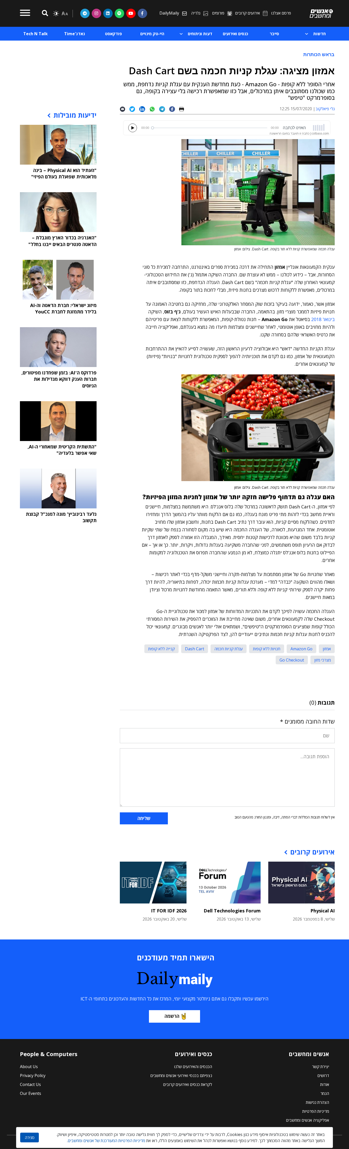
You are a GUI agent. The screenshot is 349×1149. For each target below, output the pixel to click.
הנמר (324, 1093)
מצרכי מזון (322, 660)
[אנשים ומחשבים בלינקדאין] (108, 13)
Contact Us (30, 1084)
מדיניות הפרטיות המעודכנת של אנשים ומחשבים (106, 1140)
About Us (29, 1066)
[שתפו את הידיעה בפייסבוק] (174, 109)
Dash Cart (194, 649)
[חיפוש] (44, 13)
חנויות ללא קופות (266, 649)
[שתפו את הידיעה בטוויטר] (134, 109)
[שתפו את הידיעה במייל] (124, 109)
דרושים (323, 1075)
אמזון (327, 649)
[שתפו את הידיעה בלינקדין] (144, 109)
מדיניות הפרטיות (315, 1111)
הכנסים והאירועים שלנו (193, 1066)
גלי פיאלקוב (325, 109)
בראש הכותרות (318, 54)
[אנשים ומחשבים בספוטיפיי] (119, 13)
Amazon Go (301, 649)
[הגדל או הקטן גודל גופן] (64, 13)
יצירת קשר (320, 1066)
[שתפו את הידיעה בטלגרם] (164, 109)
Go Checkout (292, 660)
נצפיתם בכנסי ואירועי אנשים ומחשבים (181, 1075)
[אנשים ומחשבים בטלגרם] (85, 13)
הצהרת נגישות (317, 1102)
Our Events (30, 1093)
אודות (324, 1084)
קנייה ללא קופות (161, 649)
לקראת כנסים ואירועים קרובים (187, 1084)
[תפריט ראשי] (25, 13)
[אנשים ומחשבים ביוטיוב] (131, 13)
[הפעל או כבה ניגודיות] (56, 13)
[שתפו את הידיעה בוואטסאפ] (154, 109)
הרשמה (172, 1016)
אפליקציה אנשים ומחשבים (307, 1120)
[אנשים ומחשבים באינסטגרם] (96, 13)
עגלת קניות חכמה (228, 649)
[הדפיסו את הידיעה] (183, 109)
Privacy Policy (32, 1075)
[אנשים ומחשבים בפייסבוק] (142, 13)
